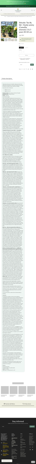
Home (5, 16)
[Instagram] (30, 450)
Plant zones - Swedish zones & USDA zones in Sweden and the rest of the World (23, 454)
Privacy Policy (22, 449)
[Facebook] (30, 447)
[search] (32, 10)
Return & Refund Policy (23, 447)
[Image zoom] (9, 30)
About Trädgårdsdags (22, 442)
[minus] (20, 52)
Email (21, 64)
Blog (21, 437)
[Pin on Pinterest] (26, 69)
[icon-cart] (34, 10)
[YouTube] (33, 450)
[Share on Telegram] (30, 69)
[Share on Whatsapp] (28, 69)
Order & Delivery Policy (23, 445)
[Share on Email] (32, 69)
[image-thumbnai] (2, 39)
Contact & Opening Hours (22, 440)
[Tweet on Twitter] (24, 69)
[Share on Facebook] (22, 69)
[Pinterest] (33, 447)
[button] (26, 55)
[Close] (11, 461)
